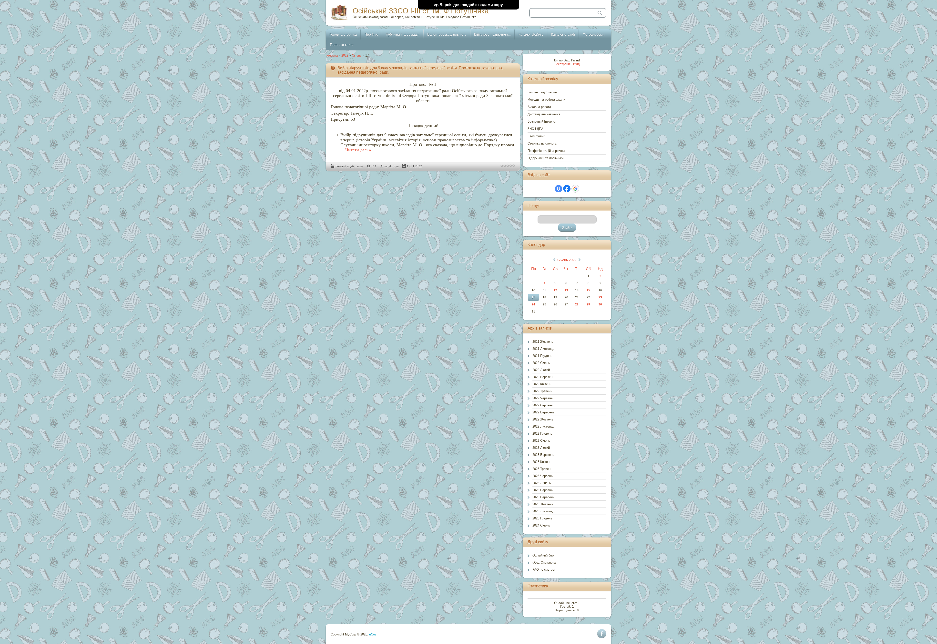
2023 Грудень (542, 518)
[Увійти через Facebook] (566, 188)
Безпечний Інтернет (542, 121)
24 (533, 304)
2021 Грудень (542, 356)
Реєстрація (562, 64)
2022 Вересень (543, 412)
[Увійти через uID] (558, 188)
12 (555, 290)
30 (600, 304)
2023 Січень (541, 440)
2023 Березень (543, 455)
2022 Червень (542, 398)
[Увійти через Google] (575, 189)
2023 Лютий (541, 447)
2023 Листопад (543, 511)
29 (588, 304)
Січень (357, 55)
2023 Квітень (541, 462)
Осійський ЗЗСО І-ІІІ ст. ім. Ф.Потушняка (421, 11)
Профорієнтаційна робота (546, 151)
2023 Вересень (543, 497)
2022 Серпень (542, 405)
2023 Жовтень (542, 504)
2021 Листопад (543, 349)
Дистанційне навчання (544, 114)
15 (588, 290)
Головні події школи (349, 166)
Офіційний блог (543, 555)
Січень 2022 (567, 259)
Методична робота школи (546, 99)
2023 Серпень (542, 490)
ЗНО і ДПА (535, 129)
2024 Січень (541, 525)
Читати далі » (358, 149)
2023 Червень (542, 476)
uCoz (373, 634)
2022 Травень (542, 391)
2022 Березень (543, 377)
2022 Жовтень (542, 419)
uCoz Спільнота (544, 562)
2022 (344, 55)
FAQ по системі (543, 569)
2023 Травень (542, 469)
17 (533, 297)
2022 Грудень (542, 433)
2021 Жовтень (542, 341)
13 (566, 290)
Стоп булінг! (537, 136)
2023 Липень (541, 483)
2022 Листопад (543, 426)
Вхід (576, 64)
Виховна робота (539, 107)
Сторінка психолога (542, 143)
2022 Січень (541, 363)
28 (577, 304)
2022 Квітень (541, 384)
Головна (332, 55)
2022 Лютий (541, 370)
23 (600, 297)
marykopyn (391, 166)
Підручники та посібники (545, 158)
